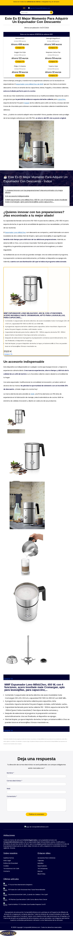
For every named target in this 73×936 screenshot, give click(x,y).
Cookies (6, 866)
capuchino (61, 99)
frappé (26, 103)
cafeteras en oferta (33, 2)
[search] (51, 12)
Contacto (6, 871)
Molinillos (40, 863)
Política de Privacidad (10, 863)
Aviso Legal (7, 861)
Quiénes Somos (8, 858)
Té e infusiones (43, 869)
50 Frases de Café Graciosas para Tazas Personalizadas (26, 890)
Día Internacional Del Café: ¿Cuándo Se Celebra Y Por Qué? (28, 894)
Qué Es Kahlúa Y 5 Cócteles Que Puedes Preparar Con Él (26, 904)
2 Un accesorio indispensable (17, 196)
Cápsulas (41, 861)
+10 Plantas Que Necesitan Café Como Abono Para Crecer (27, 899)
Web (8, 789)
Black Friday (41, 874)
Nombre (10, 773)
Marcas (40, 871)
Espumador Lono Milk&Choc (15, 232)
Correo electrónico (14, 781)
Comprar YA (20, 48)
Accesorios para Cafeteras (46, 858)
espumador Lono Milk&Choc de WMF (29, 84)
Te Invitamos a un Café (11, 869)
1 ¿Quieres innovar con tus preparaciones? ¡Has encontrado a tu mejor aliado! (34, 191)
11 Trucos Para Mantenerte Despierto (20, 885)
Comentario (12, 796)
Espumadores (42, 866)
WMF (32, 394)
